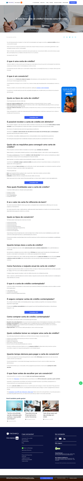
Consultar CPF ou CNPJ (27, 438)
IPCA (10, 270)
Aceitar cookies (46, 478)
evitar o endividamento (14, 155)
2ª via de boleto (36, 2)
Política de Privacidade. (29, 478)
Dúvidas (51, 2)
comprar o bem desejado (43, 87)
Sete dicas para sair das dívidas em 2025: (50, 415)
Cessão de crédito (58, 2)
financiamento (13, 195)
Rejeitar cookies (73, 478)
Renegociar (73, 2)
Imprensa (24, 456)
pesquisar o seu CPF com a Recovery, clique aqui (21, 391)
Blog (47, 2)
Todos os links (25, 461)
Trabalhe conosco (26, 458)
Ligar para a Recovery (26, 450)
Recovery (16, 378)
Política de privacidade (27, 459)
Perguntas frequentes (27, 455)
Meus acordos (25, 439)
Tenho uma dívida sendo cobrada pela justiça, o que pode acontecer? (14, 416)
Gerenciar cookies (61, 478)
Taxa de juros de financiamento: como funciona (31, 415)
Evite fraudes (65, 2)
